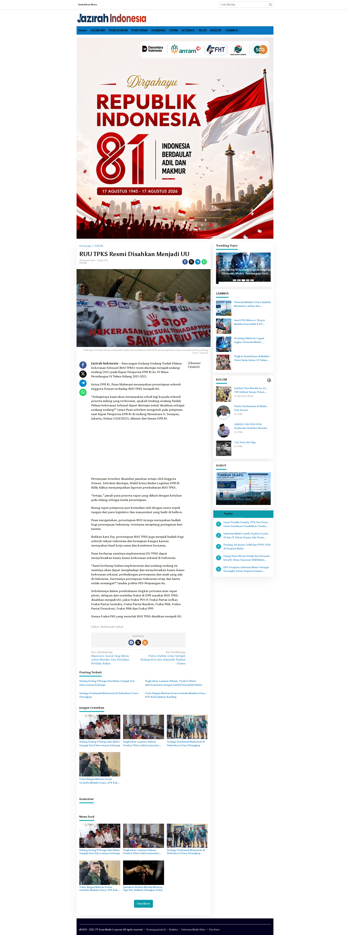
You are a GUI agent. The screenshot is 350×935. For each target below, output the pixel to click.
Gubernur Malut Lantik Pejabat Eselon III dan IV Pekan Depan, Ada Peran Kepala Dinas (245, 536)
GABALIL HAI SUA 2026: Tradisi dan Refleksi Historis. (251, 426)
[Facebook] (131, 642)
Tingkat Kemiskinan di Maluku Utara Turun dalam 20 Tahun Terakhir (251, 358)
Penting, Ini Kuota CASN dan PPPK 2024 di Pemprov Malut (247, 546)
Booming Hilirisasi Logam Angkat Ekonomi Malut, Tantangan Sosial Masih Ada (243, 272)
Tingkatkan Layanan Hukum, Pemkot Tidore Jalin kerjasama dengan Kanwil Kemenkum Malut (173, 683)
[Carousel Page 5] (252, 280)
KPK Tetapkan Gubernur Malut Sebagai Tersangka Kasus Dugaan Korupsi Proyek (246, 569)
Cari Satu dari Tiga (245, 442)
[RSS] (145, 642)
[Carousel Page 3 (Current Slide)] (243, 280)
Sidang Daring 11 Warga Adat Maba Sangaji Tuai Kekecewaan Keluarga (107, 683)
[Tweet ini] (191, 262)
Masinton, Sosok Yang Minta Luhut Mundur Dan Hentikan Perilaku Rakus (110, 657)
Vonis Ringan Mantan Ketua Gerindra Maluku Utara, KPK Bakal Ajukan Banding (175, 695)
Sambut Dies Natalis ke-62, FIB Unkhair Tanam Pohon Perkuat (250, 390)
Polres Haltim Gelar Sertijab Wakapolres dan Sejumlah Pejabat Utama (163, 657)
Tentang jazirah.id (156, 929)
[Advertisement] (138, 449)
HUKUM (83, 263)
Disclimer (214, 929)
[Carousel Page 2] (239, 280)
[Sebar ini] (185, 262)
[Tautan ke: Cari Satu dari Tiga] (223, 448)
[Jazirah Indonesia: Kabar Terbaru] (112, 17)
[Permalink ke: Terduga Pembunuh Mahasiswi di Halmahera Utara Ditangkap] (187, 726)
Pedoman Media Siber (193, 929)
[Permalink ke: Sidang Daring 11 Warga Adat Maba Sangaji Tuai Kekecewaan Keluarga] (99, 726)
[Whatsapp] (204, 262)
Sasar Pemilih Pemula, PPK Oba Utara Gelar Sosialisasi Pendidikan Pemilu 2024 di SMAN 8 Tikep (245, 524)
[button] (270, 4)
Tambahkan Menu (87, 4)
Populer (228, 513)
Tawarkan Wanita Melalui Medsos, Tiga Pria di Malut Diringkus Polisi (143, 889)
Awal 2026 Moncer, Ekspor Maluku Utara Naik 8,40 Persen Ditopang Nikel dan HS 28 (252, 322)
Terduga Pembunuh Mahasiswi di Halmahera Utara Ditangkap (108, 695)
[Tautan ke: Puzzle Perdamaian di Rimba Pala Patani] (223, 412)
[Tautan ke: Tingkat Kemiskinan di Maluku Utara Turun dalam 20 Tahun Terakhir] (223, 362)
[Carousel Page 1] (234, 280)
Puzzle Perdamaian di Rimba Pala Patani (250, 408)
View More (143, 903)
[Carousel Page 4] (248, 280)
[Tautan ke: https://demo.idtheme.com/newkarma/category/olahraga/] (269, 380)
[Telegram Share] (198, 262)
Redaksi (173, 929)
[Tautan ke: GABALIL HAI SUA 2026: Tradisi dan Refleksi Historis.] (223, 430)
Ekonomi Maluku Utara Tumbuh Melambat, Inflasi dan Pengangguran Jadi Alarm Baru (252, 304)
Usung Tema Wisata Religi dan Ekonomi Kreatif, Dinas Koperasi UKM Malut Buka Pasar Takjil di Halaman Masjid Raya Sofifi (246, 558)
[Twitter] (138, 642)
